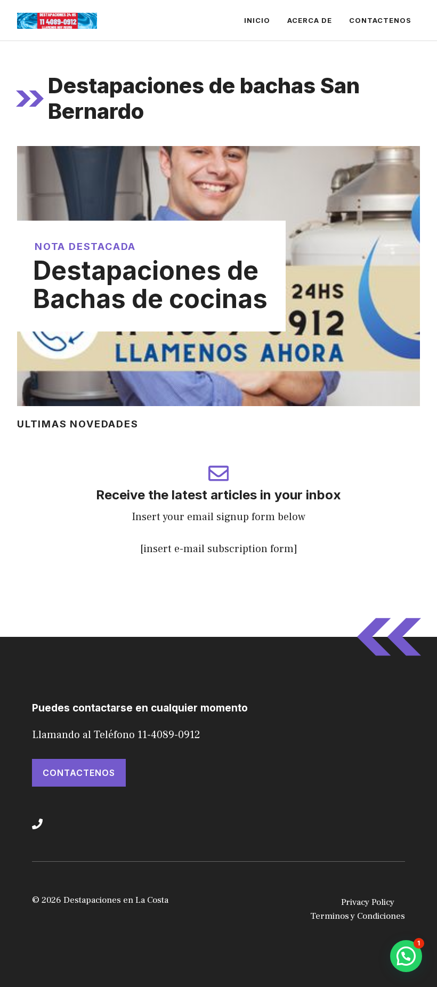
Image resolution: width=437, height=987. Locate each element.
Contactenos (380, 20)
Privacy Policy (367, 902)
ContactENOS (79, 772)
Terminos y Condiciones (357, 916)
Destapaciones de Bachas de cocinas (150, 284)
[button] (406, 956)
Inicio (257, 20)
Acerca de (309, 20)
